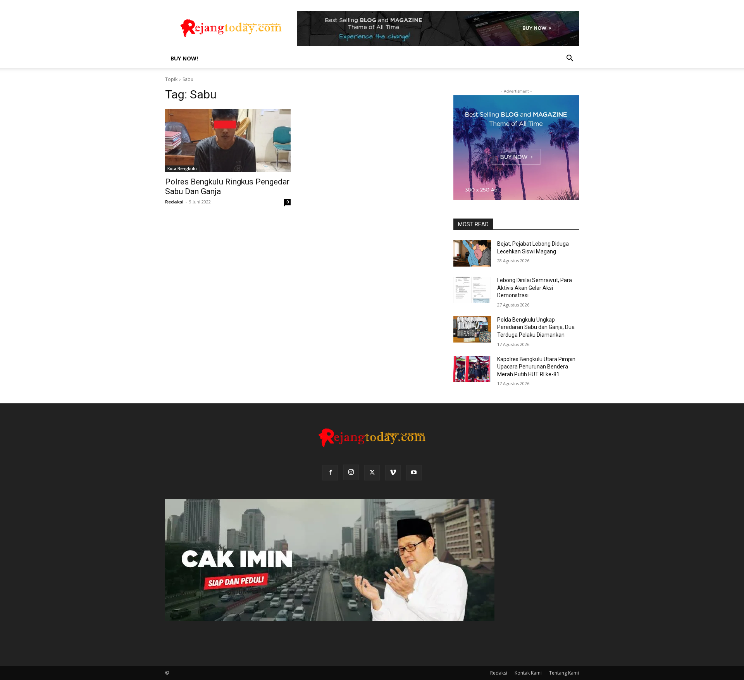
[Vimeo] (393, 472)
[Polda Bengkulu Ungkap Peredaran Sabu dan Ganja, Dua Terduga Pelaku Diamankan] (472, 329)
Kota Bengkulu (182, 168)
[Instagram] (351, 472)
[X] (372, 472)
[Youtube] (414, 472)
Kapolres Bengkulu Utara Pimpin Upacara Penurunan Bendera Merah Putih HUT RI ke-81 (536, 366)
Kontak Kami (528, 673)
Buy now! (184, 58)
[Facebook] (330, 472)
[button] (569, 59)
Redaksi (174, 202)
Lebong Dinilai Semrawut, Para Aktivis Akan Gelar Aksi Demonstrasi (534, 287)
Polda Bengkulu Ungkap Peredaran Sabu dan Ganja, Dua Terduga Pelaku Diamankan (536, 327)
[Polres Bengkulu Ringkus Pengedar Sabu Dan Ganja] (228, 140)
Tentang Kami (564, 673)
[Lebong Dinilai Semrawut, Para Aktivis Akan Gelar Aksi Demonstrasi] (472, 290)
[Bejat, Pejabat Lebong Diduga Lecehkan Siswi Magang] (472, 253)
